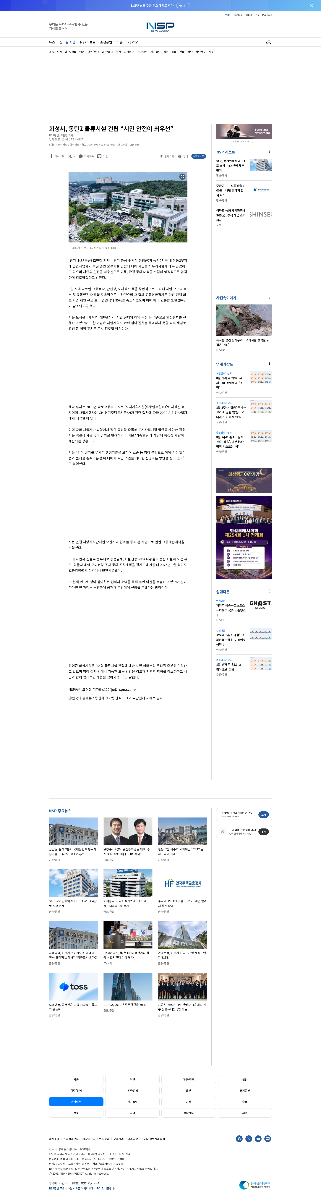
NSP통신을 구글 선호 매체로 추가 (152, 5)
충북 (244, 1102)
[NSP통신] (160, 27)
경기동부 (245, 1090)
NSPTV (132, 42)
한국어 (228, 15)
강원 (188, 1102)
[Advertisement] (291, 165)
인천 (244, 1079)
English (238, 15)
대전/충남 (132, 1090)
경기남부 (76, 1102)
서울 (76, 1079)
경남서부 (188, 1113)
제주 (244, 1113)
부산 (132, 1079)
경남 (132, 1113)
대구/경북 (188, 1079)
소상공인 (106, 42)
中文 (257, 15)
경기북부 (132, 1102)
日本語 (248, 15)
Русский (267, 15)
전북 (76, 1113)
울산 (188, 1090)
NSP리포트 (87, 42)
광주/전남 (76, 1090)
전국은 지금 (67, 42)
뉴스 (52, 42)
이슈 (120, 42)
